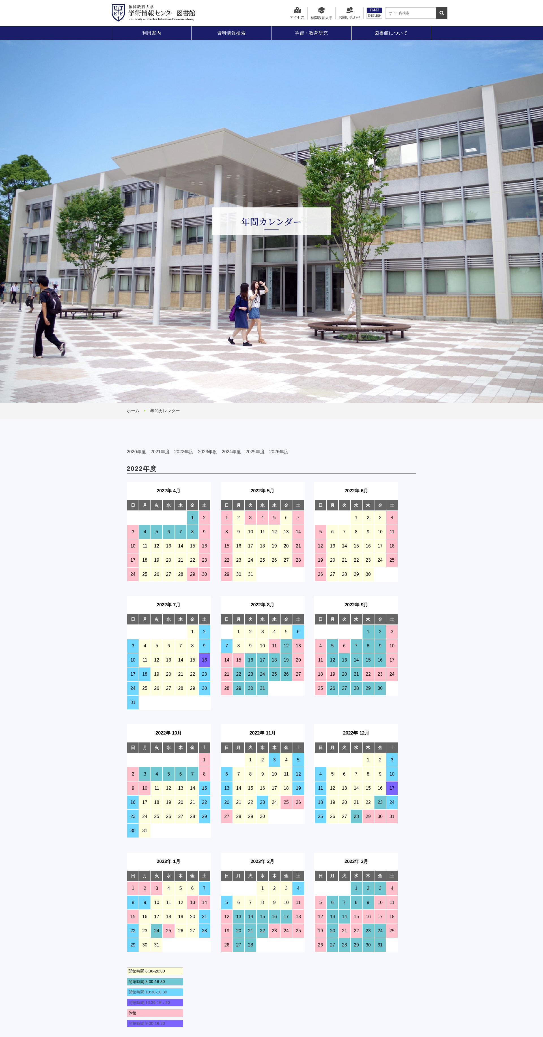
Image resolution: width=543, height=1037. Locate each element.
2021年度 (160, 451)
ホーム (133, 411)
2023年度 (207, 451)
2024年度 (231, 451)
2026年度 (278, 451)
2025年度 (255, 451)
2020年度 (136, 451)
